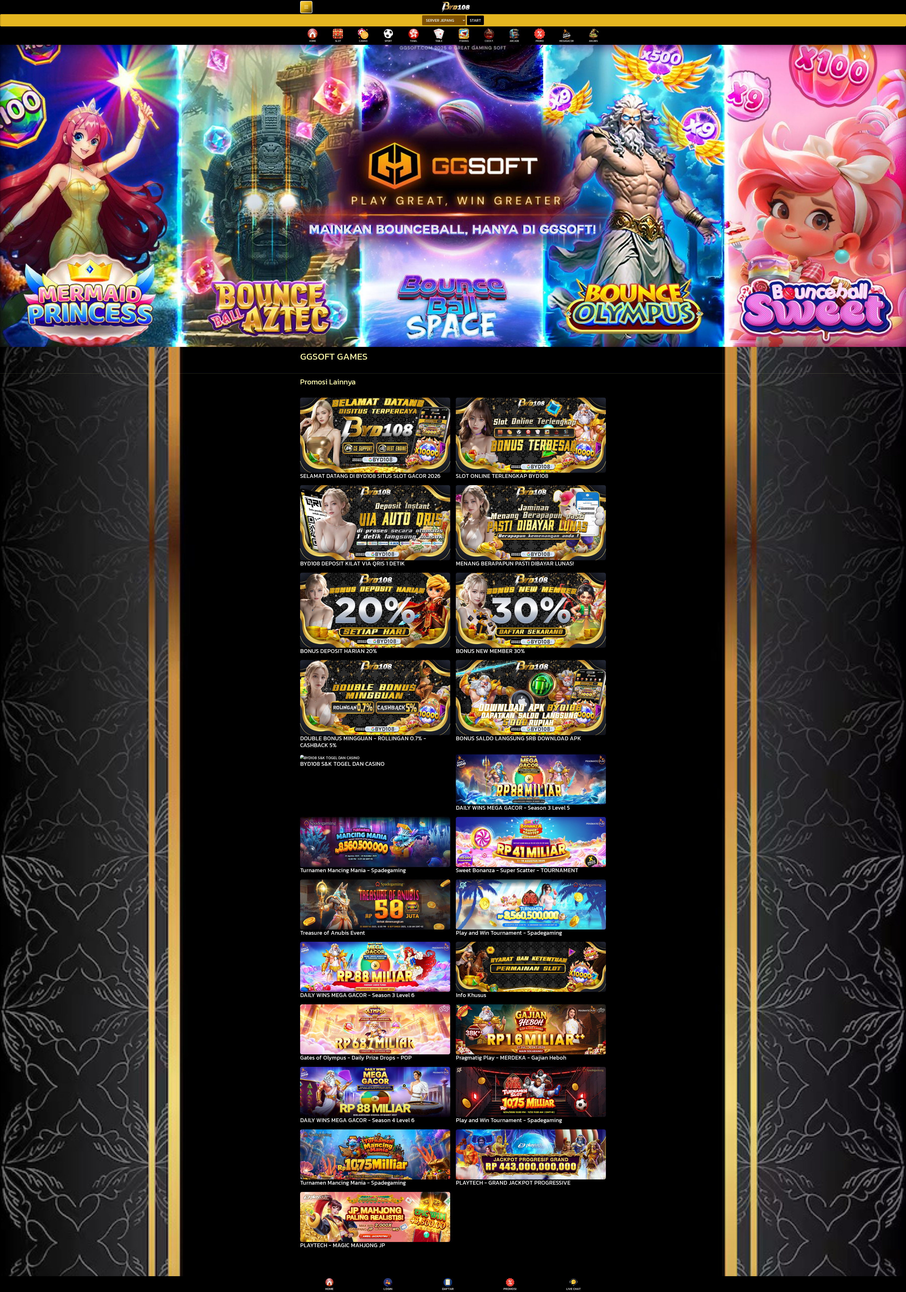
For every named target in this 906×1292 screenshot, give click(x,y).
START (475, 20)
